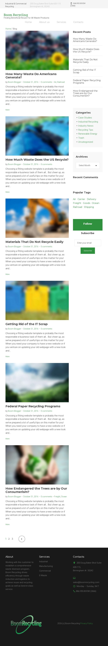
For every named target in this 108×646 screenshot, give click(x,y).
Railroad (61, 82)
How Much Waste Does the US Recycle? (37, 160)
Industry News (85, 125)
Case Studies (85, 117)
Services (61, 22)
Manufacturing (46, 566)
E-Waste (43, 575)
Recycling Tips (85, 129)
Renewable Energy (87, 133)
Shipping (89, 207)
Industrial (43, 561)
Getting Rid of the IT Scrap (26, 324)
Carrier (81, 199)
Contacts (78, 22)
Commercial (45, 571)
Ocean (64, 496)
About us (44, 22)
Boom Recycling (16, 15)
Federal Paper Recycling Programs (32, 406)
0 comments (46, 82)
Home (28, 22)
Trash (81, 137)
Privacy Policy (86, 623)
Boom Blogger (14, 82)
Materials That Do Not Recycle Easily (34, 242)
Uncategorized (85, 141)
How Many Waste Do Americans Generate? (31, 75)
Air (55, 82)
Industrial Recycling (88, 121)
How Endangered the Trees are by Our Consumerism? (36, 490)
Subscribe (88, 251)
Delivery (91, 199)
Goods (86, 203)
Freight (57, 496)
